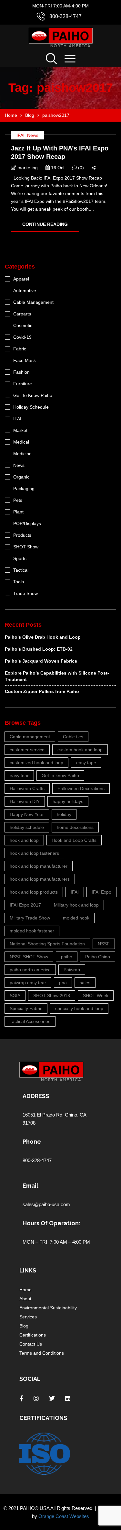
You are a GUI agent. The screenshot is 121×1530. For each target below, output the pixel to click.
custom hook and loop (80, 749)
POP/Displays (27, 523)
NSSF (104, 943)
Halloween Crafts (27, 788)
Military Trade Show (30, 917)
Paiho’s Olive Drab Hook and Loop (43, 637)
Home (25, 1289)
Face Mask (24, 360)
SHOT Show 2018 (51, 995)
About (25, 1298)
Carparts (22, 313)
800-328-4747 (65, 16)
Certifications (32, 1334)
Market (20, 430)
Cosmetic (22, 325)
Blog (23, 1325)
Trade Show (25, 593)
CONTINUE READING (45, 224)
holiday (64, 814)
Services (28, 1316)
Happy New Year (27, 814)
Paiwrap (72, 969)
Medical (21, 442)
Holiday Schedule (31, 407)
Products (22, 535)
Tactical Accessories (30, 1021)
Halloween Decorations (81, 788)
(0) (80, 167)
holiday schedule (27, 827)
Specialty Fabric (26, 1008)
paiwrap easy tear (28, 982)
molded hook (76, 917)
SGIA (15, 995)
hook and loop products (34, 892)
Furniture (22, 383)
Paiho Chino (97, 956)
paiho (66, 956)
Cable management (30, 736)
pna (63, 982)
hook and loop (24, 840)
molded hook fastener (32, 930)
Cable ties (73, 736)
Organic (21, 476)
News (32, 135)
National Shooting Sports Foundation (47, 943)
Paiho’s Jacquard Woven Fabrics (41, 661)
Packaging (24, 488)
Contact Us (30, 1344)
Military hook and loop (76, 905)
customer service (27, 749)
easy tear (19, 775)
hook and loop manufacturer (38, 866)
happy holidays (68, 801)
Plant (18, 511)
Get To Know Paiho (32, 395)
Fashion (21, 372)
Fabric (19, 348)
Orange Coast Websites (63, 1516)
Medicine (22, 453)
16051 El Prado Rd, (44, 1114)
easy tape (86, 762)
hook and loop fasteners (34, 853)
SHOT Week (95, 995)
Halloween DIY (25, 801)
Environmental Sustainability (48, 1307)
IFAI (20, 135)
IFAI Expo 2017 (25, 905)
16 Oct (57, 167)
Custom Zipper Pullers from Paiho (42, 691)
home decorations (75, 827)
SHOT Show (25, 546)
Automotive (24, 290)
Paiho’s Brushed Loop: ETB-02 (39, 649)
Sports (19, 558)
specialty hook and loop (79, 1008)
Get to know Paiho (60, 775)
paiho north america (30, 969)
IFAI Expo (101, 892)
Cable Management (33, 302)
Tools (18, 581)
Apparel (21, 278)
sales (85, 982)
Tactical (20, 570)
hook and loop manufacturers (40, 879)
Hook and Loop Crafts (74, 840)
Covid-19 (22, 337)
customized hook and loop (36, 762)
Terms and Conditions (41, 1353)
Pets (17, 500)
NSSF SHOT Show (29, 956)
